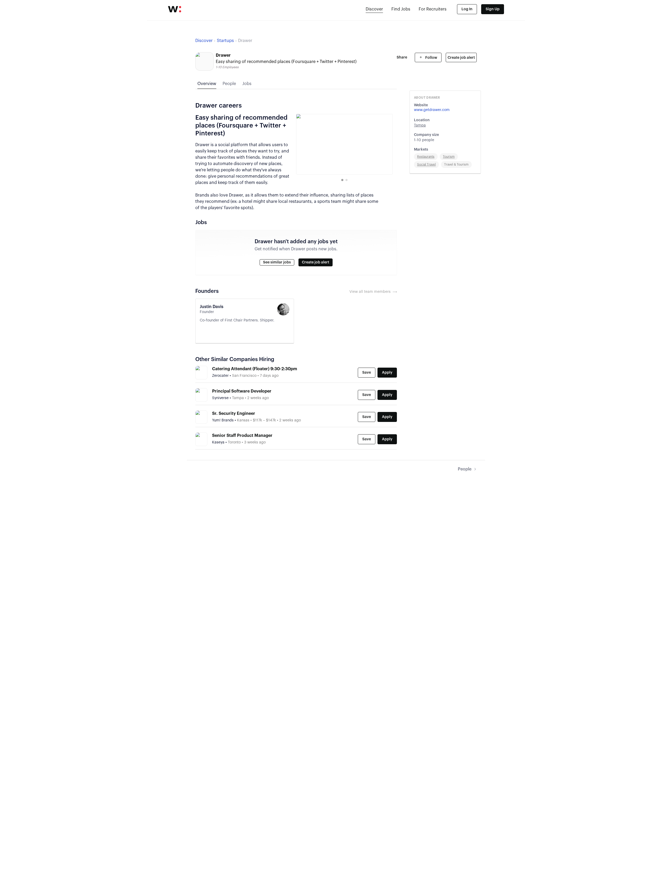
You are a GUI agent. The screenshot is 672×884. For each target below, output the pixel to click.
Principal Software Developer (241, 391)
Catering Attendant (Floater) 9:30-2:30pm (254, 369)
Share (402, 57)
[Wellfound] (174, 9)
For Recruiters (433, 9)
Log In (466, 9)
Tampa (420, 125)
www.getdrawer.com (432, 110)
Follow (430, 58)
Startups (225, 41)
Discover (374, 9)
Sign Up (493, 9)
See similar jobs (277, 262)
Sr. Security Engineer (233, 413)
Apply (387, 372)
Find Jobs (400, 9)
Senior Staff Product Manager (242, 435)
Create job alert (461, 58)
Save (366, 372)
